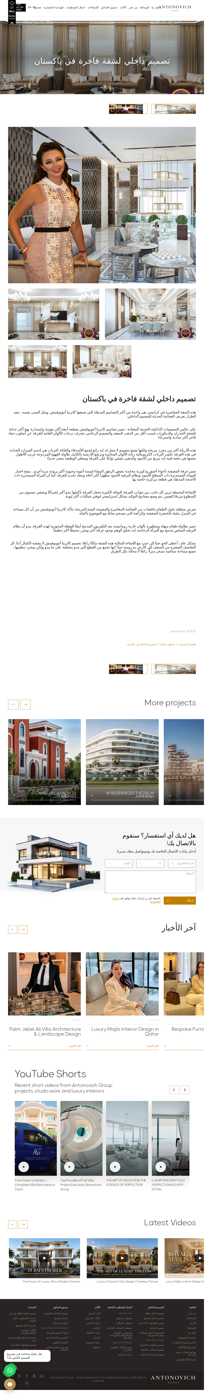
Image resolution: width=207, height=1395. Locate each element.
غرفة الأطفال (93, 1333)
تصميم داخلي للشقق (153, 1318)
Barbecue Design (122, 1342)
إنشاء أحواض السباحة (57, 1333)
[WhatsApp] (10, 1370)
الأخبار (192, 1323)
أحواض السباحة (60, 1323)
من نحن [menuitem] (133, 7)
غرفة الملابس (93, 1323)
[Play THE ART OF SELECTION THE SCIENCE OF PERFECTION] (127, 1138)
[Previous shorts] (173, 1090)
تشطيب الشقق (124, 1318)
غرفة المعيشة (93, 1342)
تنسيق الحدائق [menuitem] (109, 7)
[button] (13, 704)
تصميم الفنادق (157, 1328)
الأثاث (97, 1307)
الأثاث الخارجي (92, 1318)
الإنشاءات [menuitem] (93, 7)
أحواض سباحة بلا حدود (57, 1338)
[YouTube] (12, 1376)
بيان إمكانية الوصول (186, 1359)
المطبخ (96, 1347)
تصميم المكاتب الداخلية (152, 1350)
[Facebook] (27, 1376)
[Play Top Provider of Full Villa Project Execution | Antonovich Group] (81, 1138)
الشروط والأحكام (187, 1347)
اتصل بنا (192, 1333)
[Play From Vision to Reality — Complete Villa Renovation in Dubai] (36, 1138)
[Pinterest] (27, 1383)
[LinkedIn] (42, 1376)
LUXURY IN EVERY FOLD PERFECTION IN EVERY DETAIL (168, 1185)
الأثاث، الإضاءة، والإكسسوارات (28, 1331)
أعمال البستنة (61, 1318)
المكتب (96, 1328)
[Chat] (10, 1384)
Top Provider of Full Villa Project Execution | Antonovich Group (81, 1185)
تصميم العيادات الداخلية (152, 1355)
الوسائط (192, 1328)
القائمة (192, 1307)
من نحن (192, 1313)
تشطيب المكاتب (123, 1323)
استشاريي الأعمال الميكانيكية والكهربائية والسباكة (121, 1335)
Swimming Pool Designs (54, 1328)
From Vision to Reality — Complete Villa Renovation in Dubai (35, 1185)
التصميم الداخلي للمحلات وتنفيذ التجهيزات (151, 1334)
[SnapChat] (34, 1376)
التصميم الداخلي (156, 1307)
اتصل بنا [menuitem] (156, 7)
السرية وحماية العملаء (184, 1342)
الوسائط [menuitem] (144, 7)
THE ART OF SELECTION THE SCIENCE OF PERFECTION (126, 1183)
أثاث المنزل (94, 1313)
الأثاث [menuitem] (123, 7)
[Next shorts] (184, 1090)
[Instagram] (19, 1376)
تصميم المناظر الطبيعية (56, 1313)
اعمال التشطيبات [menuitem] (75, 7)
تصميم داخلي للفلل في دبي (22, 1313)
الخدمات (31, 1307)
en (29, 7)
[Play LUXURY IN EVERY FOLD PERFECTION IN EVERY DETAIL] (173, 1138)
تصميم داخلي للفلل (154, 1313)
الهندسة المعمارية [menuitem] (53, 7)
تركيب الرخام (125, 1355)
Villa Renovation (155, 1340)
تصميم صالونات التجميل (152, 1345)
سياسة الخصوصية (187, 1338)
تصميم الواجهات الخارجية (151, 1323)
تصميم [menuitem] (37, 7)
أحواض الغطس (60, 1342)
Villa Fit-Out (125, 1313)
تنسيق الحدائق (60, 1307)
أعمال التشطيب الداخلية (120, 1307)
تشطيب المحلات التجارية (119, 1328)
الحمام (96, 1338)
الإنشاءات (191, 1318)
